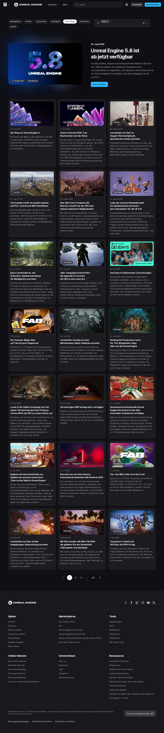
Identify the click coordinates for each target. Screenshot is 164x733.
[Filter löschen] (143, 23)
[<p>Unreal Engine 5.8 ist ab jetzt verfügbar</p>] (82, 65)
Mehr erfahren (99, 84)
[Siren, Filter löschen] (108, 21)
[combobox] (121, 25)
